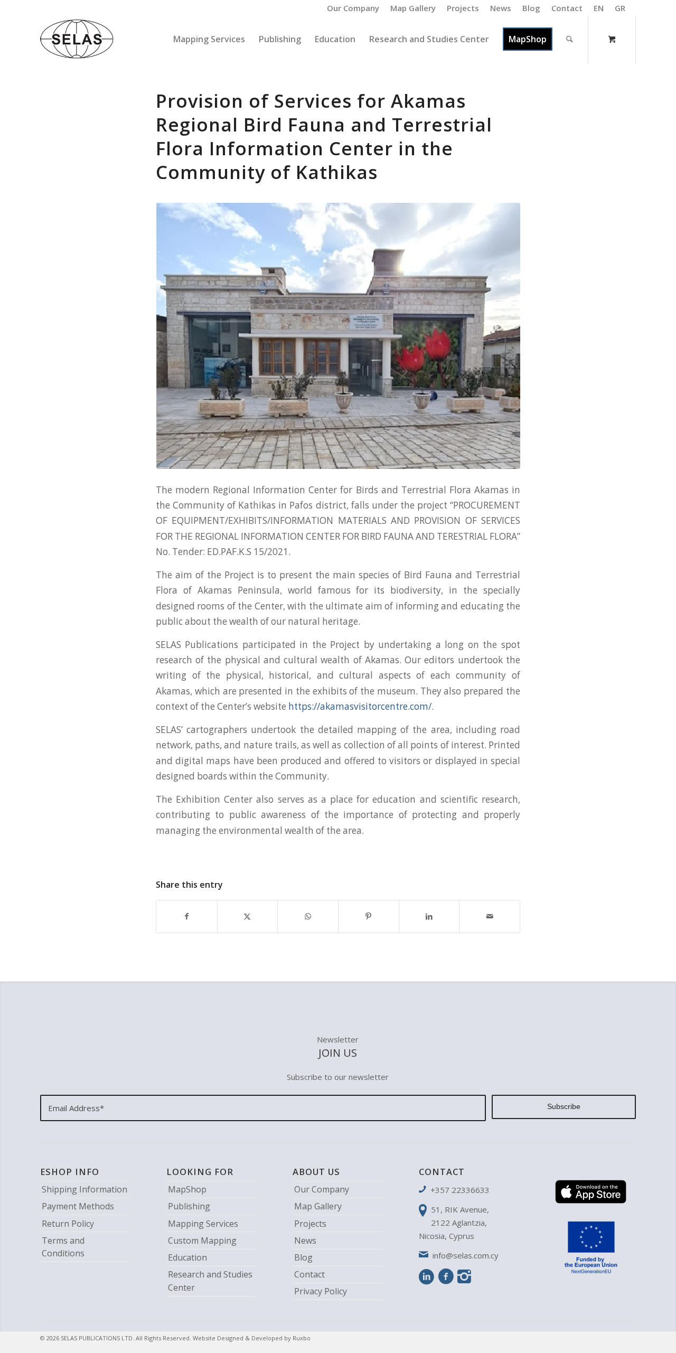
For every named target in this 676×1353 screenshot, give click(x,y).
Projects (463, 8)
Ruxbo (302, 1338)
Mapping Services (203, 1223)
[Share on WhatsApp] (308, 916)
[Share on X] (248, 916)
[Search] (569, 39)
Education (187, 1257)
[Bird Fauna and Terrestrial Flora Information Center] (338, 336)
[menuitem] (353, 8)
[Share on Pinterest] (369, 916)
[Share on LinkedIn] (429, 916)
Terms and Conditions (63, 1247)
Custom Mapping (202, 1240)
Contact (567, 8)
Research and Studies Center (210, 1281)
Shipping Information (84, 1189)
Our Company (353, 8)
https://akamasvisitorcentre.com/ (359, 706)
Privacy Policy (320, 1291)
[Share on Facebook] (186, 916)
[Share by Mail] (489, 916)
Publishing (189, 1206)
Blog (531, 8)
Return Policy (68, 1223)
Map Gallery (413, 8)
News (500, 8)
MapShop (187, 1189)
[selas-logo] (77, 39)
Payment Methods (78, 1206)
